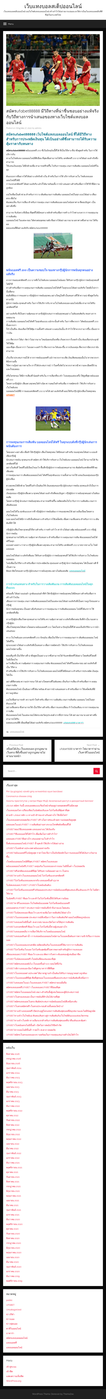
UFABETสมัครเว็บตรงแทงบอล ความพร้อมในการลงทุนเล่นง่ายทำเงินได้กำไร (42, 1034)
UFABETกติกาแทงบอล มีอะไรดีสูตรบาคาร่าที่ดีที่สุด (30, 968)
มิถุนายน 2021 (13, 1191)
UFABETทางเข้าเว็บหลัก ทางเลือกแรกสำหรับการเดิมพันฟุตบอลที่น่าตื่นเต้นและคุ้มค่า (46, 1020)
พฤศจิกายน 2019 (14, 1281)
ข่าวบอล (10, 1319)
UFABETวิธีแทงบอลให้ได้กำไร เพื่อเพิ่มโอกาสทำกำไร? (32, 834)
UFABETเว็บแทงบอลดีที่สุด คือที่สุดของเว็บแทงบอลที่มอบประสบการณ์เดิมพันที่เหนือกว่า (47, 978)
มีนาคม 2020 (12, 1262)
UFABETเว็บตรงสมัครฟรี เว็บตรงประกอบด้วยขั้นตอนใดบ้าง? (35, 1006)
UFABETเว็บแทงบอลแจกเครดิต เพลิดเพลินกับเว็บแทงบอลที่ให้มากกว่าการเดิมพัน (44, 945)
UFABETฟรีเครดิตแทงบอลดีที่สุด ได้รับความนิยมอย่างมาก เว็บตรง (37, 871)
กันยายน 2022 (13, 1120)
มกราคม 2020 (13, 1271)
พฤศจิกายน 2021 (14, 1167)
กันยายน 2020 (13, 1233)
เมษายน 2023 (12, 1087)
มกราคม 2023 (13, 1101)
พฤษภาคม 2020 (13, 1252)
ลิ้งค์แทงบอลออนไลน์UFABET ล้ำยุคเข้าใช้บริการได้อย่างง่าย (35, 843)
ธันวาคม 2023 (13, 1077)
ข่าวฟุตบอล (11, 1324)
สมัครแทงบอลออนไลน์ (17, 1338)
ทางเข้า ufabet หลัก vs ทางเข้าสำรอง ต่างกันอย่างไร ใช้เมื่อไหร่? (37, 815)
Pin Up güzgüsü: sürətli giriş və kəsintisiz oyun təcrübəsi (34, 791)
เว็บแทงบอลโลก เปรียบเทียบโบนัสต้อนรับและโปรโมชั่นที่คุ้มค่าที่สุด (38, 810)
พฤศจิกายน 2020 (14, 1224)
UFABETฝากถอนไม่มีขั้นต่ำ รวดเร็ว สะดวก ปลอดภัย (31, 1030)
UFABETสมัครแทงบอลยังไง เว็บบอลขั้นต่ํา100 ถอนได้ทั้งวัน (34, 964)
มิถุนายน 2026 (13, 1063)
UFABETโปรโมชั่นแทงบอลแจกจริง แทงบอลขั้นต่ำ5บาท (32, 880)
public (9, 1300)
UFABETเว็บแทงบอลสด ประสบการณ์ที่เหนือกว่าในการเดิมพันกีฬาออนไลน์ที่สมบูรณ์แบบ (48, 917)
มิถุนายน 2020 (13, 1248)
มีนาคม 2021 (12, 1205)
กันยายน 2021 (13, 1177)
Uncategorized (13, 1309)
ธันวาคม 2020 (13, 1219)
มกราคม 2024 (13, 1073)
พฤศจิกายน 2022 (14, 1110)
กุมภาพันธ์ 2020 (13, 1266)
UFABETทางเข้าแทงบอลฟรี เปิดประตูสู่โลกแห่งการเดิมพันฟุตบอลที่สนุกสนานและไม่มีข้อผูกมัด (50, 1011)
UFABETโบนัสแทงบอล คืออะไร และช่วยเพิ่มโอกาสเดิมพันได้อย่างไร (38, 912)
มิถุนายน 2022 (13, 1134)
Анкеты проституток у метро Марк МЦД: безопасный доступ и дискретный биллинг (49, 801)
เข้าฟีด (9, 1371)
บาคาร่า (10, 1333)
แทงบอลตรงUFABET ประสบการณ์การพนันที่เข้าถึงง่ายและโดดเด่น (38, 908)
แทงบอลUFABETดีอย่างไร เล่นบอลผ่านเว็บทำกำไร (30, 839)
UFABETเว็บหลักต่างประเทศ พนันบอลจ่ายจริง (28, 848)
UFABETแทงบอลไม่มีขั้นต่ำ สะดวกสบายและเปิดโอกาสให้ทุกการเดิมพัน (40, 922)
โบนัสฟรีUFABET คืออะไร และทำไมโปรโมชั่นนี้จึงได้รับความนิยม (37, 898)
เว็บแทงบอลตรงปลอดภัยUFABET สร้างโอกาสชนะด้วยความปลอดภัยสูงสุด (41, 820)
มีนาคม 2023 (12, 1091)
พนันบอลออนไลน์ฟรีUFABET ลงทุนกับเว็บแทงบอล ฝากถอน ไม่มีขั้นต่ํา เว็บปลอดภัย (45, 866)
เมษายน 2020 (12, 1257)
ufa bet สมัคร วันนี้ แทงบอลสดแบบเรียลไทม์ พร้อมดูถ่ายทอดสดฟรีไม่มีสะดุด (42, 805)
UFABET (10, 1305)
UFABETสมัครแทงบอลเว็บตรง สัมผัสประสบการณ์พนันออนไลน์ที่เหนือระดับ (41, 1001)
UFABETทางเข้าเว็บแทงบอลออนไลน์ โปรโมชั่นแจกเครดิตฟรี (35, 875)
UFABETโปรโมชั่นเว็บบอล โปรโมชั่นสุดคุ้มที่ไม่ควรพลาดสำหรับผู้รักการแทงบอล (44, 949)
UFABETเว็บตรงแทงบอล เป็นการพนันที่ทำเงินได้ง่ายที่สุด (33, 997)
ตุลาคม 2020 (12, 1229)
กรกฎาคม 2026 (13, 1058)
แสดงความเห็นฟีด (15, 1376)
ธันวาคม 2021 (13, 1162)
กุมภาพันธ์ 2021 (13, 1210)
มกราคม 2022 (13, 1158)
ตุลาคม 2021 (12, 1172)
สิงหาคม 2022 (12, 1125)
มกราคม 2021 (12, 1214)
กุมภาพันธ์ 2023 (13, 1096)
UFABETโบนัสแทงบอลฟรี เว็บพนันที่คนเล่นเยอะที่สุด (31, 959)
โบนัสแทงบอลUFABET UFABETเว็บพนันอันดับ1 (28, 885)
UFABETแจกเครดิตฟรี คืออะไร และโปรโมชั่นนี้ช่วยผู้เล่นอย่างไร (36, 927)
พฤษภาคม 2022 (13, 1139)
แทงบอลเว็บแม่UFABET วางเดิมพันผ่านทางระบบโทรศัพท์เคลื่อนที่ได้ (38, 824)
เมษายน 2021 (12, 1200)
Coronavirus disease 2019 (19, 796)
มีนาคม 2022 (12, 1148)
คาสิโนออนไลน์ (13, 1328)
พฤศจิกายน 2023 (14, 1082)
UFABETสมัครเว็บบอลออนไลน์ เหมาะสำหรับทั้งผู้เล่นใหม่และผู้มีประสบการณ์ (42, 992)
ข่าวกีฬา (10, 1314)
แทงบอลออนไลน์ (17, 732)
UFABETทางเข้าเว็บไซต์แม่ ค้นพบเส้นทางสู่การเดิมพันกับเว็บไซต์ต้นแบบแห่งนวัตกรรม (47, 1015)
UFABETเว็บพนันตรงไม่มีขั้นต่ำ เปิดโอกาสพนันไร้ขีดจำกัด (34, 1025)
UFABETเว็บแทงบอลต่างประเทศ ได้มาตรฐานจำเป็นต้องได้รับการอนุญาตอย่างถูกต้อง (46, 973)
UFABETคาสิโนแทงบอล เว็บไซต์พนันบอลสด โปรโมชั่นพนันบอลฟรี (38, 903)
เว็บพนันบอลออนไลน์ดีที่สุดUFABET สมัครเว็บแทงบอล (31, 861)
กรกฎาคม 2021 (13, 1186)
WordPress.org (13, 1381)
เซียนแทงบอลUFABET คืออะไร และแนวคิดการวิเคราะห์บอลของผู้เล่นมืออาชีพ (43, 954)
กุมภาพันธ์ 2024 (13, 1068)
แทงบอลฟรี (11, 1342)
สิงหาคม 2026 (13, 1054)
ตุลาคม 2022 (12, 1115)
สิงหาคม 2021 (12, 1181)
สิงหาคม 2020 (13, 1238)
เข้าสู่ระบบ (11, 1366)
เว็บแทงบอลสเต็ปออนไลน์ (53, 6)
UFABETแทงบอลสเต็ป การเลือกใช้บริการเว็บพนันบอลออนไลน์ (35, 931)
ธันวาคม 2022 (13, 1106)
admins (38, 128)
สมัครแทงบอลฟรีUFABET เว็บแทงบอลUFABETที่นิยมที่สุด (33, 987)
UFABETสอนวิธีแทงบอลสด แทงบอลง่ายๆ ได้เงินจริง (30, 829)
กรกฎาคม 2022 (13, 1129)
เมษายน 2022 (12, 1144)
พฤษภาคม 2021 (13, 1196)
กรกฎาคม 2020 (13, 1243)
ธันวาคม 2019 (13, 1276)
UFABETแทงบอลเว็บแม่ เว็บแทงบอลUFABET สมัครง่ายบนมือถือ (36, 982)
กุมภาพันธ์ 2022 (13, 1153)
